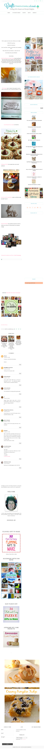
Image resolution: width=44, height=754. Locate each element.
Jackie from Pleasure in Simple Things (7, 58)
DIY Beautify (4, 88)
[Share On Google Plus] (20, 329)
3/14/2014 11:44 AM (7, 421)
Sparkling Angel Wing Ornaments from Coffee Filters (34, 162)
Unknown (5, 430)
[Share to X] (16, 329)
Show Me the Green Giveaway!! (13, 292)
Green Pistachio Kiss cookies (9, 124)
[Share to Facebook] (14, 329)
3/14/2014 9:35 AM (6, 411)
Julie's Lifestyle (7, 420)
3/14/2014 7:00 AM (6, 398)
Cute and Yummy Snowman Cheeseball (34, 120)
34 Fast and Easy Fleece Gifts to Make (34, 133)
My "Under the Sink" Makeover (34, 140)
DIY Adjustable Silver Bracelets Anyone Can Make (34, 147)
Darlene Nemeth (4, 223)
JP (4, 396)
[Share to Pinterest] (18, 329)
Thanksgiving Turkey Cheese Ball (34, 126)
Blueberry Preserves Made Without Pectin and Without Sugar (34, 155)
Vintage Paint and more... (9, 409)
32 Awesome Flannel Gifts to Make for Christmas (34, 177)
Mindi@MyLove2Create (8, 367)
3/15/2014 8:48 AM (6, 463)
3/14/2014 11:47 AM (7, 431)
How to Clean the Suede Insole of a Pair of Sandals (34, 170)
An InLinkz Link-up (4, 324)
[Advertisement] (22, 26)
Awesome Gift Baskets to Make (34, 184)
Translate (24, 739)
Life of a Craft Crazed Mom (6, 197)
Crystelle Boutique (7, 446)
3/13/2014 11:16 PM (7, 357)
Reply (20, 364)
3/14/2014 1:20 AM (6, 389)
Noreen (5, 355)
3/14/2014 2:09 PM (6, 447)
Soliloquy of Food (4, 164)
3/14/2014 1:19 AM (6, 377)
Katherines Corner (7, 461)
